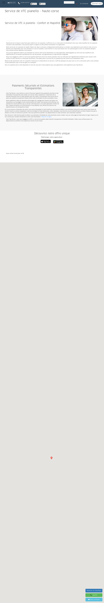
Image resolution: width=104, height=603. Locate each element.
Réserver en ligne (46, 116)
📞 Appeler (93, 595)
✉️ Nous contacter (94, 599)
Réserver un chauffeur (94, 590)
